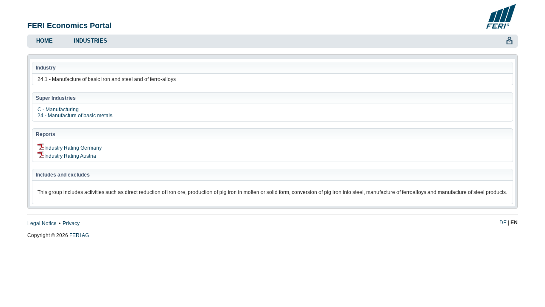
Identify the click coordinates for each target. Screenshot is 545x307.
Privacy (71, 223)
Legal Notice (42, 223)
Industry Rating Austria (70, 156)
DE (503, 223)
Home (44, 41)
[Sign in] (509, 40)
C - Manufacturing (58, 110)
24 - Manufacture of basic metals (74, 116)
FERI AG (79, 235)
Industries (90, 41)
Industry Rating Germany (73, 148)
